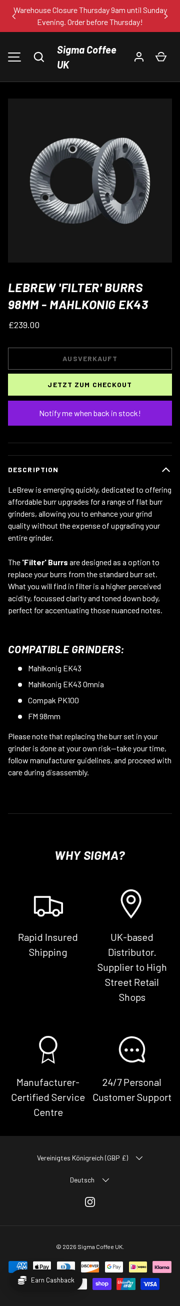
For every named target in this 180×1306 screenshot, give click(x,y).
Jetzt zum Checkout (90, 384)
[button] (39, 57)
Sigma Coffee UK (86, 57)
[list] (90, 181)
